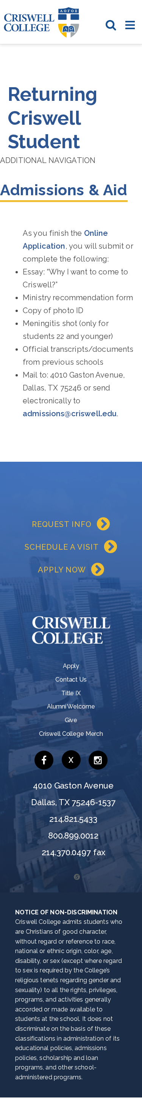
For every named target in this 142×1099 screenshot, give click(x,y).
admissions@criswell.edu (70, 413)
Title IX (71, 693)
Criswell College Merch (71, 733)
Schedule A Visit (62, 547)
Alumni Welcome (71, 706)
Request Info (62, 524)
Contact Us (71, 679)
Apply (71, 665)
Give (71, 720)
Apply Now (62, 569)
